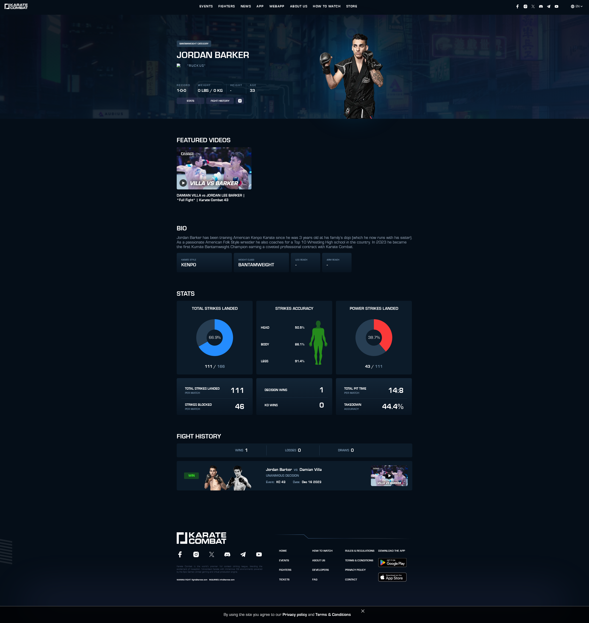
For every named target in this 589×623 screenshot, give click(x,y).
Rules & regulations (359, 550)
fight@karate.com (199, 580)
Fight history (220, 100)
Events (284, 560)
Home (283, 550)
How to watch (322, 550)
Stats (190, 100)
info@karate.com (226, 580)
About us (318, 560)
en (578, 6)
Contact (351, 579)
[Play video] (183, 183)
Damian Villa (311, 470)
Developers (320, 569)
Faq (314, 579)
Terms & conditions (359, 560)
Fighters (285, 569)
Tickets (284, 579)
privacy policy (355, 569)
